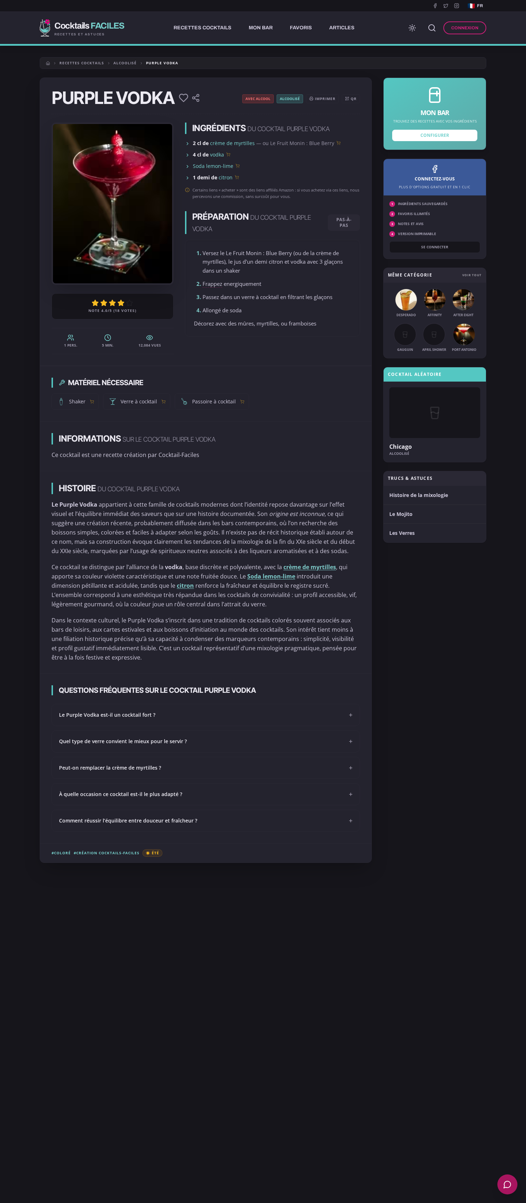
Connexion (464, 27)
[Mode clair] (412, 28)
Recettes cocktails (81, 62)
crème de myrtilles (232, 143)
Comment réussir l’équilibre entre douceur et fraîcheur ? (205, 820)
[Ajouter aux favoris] (184, 98)
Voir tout (472, 275)
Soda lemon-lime (213, 166)
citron (226, 177)
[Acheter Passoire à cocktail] (242, 401)
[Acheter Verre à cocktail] (163, 401)
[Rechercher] (431, 27)
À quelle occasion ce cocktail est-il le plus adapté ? (205, 794)
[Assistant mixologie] (507, 1184)
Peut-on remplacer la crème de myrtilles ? (205, 768)
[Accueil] (48, 63)
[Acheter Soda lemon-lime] (237, 166)
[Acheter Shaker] (92, 401)
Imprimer (325, 98)
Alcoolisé (125, 62)
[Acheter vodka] (228, 154)
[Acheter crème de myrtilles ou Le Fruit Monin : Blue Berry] (338, 143)
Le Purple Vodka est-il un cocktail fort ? (205, 715)
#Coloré (61, 852)
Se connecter (434, 246)
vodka (217, 154)
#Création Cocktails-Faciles (107, 852)
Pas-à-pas (344, 222)
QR (354, 98)
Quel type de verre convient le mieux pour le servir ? (205, 741)
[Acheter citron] (237, 177)
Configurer (434, 135)
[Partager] (195, 98)
